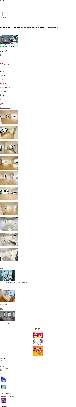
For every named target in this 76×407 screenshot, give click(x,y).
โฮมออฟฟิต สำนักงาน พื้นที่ (4, 14)
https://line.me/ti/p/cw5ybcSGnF (6, 64)
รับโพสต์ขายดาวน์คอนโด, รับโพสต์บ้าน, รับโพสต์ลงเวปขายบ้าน (6, 393)
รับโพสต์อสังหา (2, 16)
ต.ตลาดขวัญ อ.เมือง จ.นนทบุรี (3, 304)
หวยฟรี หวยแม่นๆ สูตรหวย (3, 17)
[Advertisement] (38, 22)
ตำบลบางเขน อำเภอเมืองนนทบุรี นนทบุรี (4, 323)
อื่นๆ (2, 15)
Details (6, 304)
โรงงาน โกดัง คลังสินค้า (4, 12)
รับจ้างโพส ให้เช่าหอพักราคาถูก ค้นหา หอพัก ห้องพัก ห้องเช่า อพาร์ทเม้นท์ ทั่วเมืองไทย (8, 396)
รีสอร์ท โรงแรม (3, 13)
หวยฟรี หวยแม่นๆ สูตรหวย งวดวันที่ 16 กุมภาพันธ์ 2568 (5, 390)
